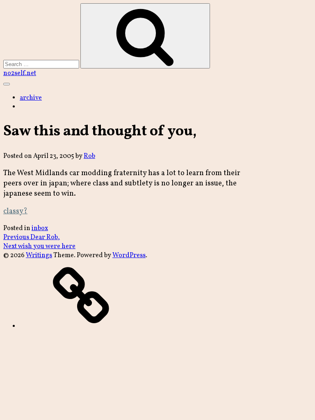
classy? (15, 211)
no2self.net (19, 73)
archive (31, 98)
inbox (40, 228)
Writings (39, 255)
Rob (89, 156)
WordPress (129, 255)
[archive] (81, 326)
